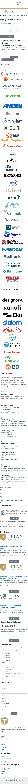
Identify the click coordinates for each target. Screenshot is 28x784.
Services (3, 744)
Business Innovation (6, 758)
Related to (3, 701)
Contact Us (4, 747)
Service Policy (4, 749)
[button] (4, 4)
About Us (3, 742)
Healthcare (3, 756)
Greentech (3, 761)
